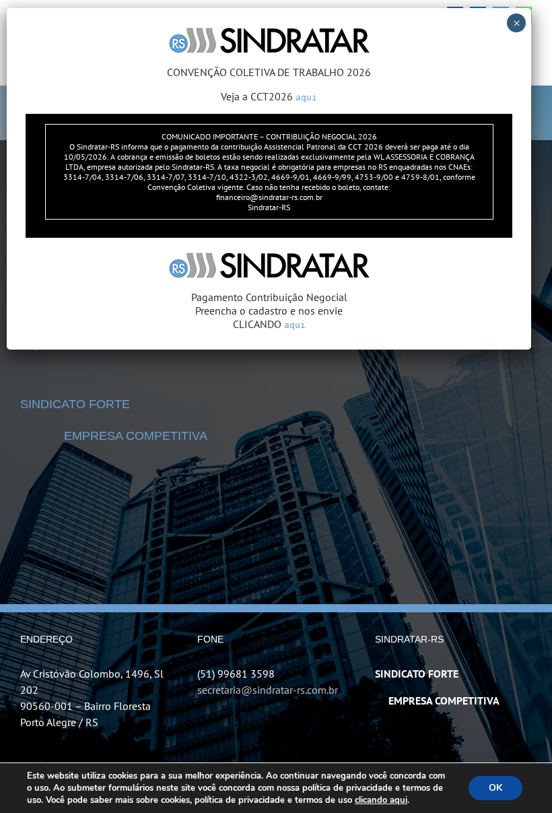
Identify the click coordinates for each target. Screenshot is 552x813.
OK (495, 787)
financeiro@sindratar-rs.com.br (269, 197)
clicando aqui (381, 800)
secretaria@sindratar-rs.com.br (267, 689)
